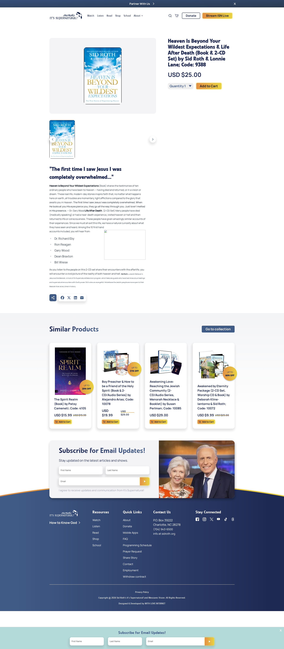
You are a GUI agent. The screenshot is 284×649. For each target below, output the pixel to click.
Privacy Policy (142, 592)
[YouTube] (218, 519)
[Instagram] (204, 519)
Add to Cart (209, 86)
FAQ (125, 539)
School (127, 15)
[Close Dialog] (281, 630)
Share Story (130, 557)
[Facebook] (62, 297)
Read (109, 15)
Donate (191, 16)
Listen (100, 15)
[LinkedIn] (75, 297)
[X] (69, 297)
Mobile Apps (130, 532)
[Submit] (144, 481)
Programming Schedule (137, 545)
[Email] (82, 297)
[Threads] (233, 519)
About (137, 15)
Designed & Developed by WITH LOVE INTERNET (142, 603)
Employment (130, 570)
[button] (235, 4)
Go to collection (218, 329)
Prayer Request (132, 551)
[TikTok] (225, 519)
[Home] (66, 16)
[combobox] (180, 86)
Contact (128, 564)
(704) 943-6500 (163, 529)
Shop (118, 15)
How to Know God (63, 522)
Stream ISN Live (217, 16)
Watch (90, 15)
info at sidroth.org (164, 533)
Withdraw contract (134, 576)
